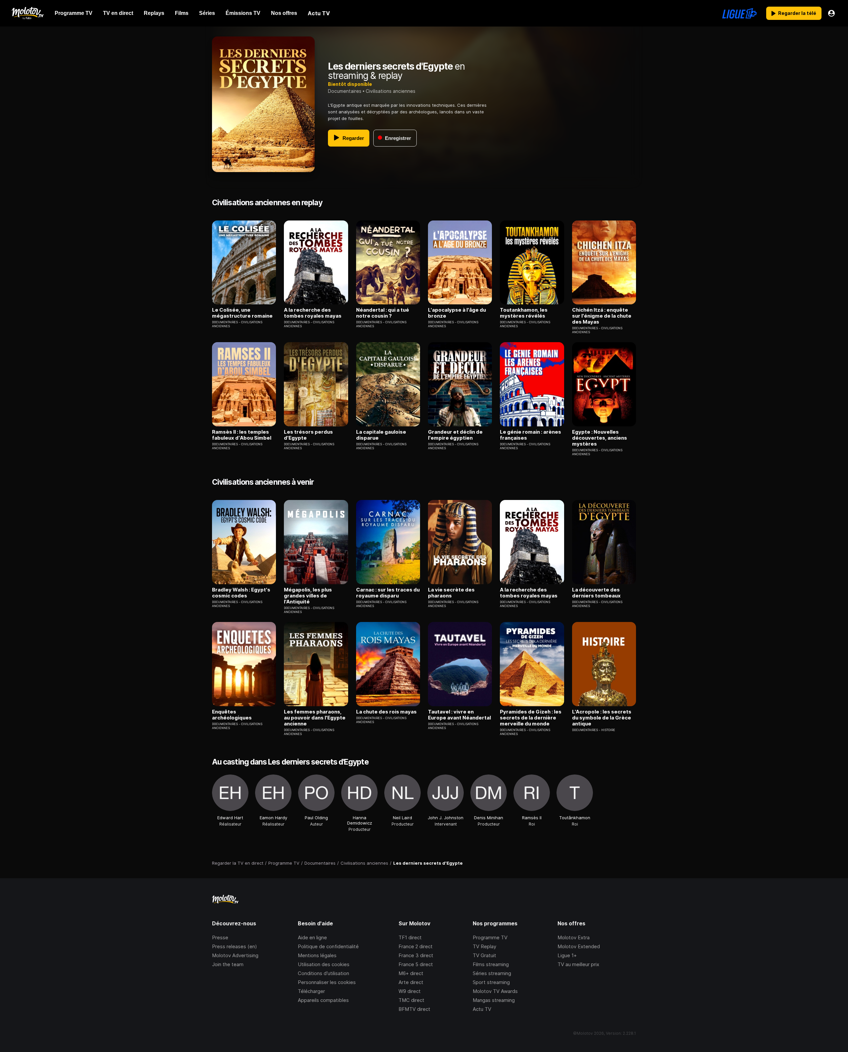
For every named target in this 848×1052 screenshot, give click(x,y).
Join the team (227, 964)
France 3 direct (415, 955)
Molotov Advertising (235, 955)
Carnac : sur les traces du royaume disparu (388, 593)
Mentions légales (317, 955)
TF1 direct (410, 937)
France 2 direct (415, 946)
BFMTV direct (414, 1009)
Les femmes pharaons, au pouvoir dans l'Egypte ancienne (314, 718)
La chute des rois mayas (386, 712)
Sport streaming (491, 982)
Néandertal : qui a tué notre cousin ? (382, 313)
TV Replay (484, 946)
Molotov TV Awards (495, 991)
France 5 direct (415, 964)
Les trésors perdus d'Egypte (308, 435)
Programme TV (490, 937)
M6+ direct (410, 973)
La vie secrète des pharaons (451, 593)
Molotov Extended (578, 946)
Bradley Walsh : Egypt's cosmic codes (241, 593)
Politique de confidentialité (328, 946)
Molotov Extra (573, 937)
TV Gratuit (484, 955)
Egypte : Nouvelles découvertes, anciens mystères (599, 438)
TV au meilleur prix (578, 964)
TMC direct (411, 1000)
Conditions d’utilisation (323, 973)
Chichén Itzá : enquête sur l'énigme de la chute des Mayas (601, 316)
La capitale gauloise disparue (381, 435)
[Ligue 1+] (739, 13)
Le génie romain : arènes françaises (530, 435)
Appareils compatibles (323, 1000)
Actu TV (482, 1009)
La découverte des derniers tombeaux (596, 593)
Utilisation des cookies (323, 964)
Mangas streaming (494, 1000)
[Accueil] (27, 13)
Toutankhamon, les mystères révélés (524, 313)
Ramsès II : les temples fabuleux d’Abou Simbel (241, 435)
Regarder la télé (797, 13)
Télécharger (311, 991)
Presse (220, 937)
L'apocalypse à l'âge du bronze (457, 313)
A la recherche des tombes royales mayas (313, 313)
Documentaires (344, 91)
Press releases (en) (234, 946)
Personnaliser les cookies (327, 982)
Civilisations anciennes (390, 91)
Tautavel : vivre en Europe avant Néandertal (459, 715)
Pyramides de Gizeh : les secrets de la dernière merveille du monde (530, 718)
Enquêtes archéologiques (232, 715)
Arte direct (410, 982)
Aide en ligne (312, 937)
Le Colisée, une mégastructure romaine (242, 313)
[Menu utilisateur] (831, 13)
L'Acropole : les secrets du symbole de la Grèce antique (601, 718)
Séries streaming (492, 973)
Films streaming (491, 964)
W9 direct (409, 991)
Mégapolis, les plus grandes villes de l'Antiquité (308, 596)
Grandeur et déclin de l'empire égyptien (455, 435)
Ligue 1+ (567, 955)
